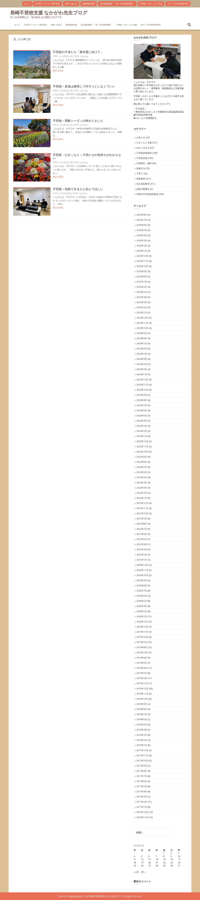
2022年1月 (141, 497)
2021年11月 (142, 508)
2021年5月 (141, 539)
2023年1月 (141, 436)
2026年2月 (141, 245)
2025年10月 (142, 266)
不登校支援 (141, 158)
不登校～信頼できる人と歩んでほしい (78, 189)
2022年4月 (141, 482)
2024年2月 (141, 369)
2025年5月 (141, 291)
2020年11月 (142, 570)
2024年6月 (141, 348)
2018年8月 (141, 709)
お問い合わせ (71, 3)
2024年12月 (142, 317)
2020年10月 (142, 575)
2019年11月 (142, 631)
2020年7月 (141, 590)
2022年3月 (141, 487)
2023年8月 (141, 400)
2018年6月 (141, 719)
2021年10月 (142, 513)
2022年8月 (141, 461)
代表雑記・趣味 (144, 163)
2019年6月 (141, 657)
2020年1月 (141, 621)
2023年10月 (142, 389)
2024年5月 (141, 353)
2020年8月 (141, 585)
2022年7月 (141, 467)
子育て (139, 173)
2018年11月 (142, 693)
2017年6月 (141, 781)
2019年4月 (141, 667)
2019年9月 (141, 642)
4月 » (143, 872)
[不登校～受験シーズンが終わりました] (31, 133)
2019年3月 (141, 673)
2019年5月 (141, 662)
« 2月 (136, 872)
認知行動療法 (143, 188)
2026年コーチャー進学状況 (47, 3)
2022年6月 (141, 472)
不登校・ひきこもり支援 (151, 3)
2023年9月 (141, 394)
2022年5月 (141, 477)
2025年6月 (141, 286)
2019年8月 (141, 647)
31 (179, 865)
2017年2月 (141, 801)
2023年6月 (141, 410)
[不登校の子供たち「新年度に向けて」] (31, 64)
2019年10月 (142, 636)
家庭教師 (140, 178)
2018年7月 (141, 714)
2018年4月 (141, 729)
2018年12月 (142, 688)
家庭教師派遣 (88, 3)
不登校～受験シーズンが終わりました (78, 121)
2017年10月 (142, 760)
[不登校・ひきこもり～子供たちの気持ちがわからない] (31, 167)
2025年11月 (142, 261)
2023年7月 (141, 405)
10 (179, 856)
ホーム (27, 3)
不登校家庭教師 (144, 152)
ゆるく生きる (143, 147)
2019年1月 (141, 683)
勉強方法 (140, 168)
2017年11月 (142, 755)
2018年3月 (141, 734)
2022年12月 (142, 441)
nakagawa (84, 56)
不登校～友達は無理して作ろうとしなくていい (84, 86)
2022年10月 (142, 451)
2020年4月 (141, 606)
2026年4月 (141, 235)
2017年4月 (141, 791)
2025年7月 (141, 281)
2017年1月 (141, 806)
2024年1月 (141, 374)
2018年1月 (141, 745)
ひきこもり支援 (144, 142)
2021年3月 (141, 549)
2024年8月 (141, 338)
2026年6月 (141, 224)
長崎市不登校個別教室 (147, 194)
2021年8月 (141, 523)
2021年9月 (141, 518)
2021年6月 (141, 533)
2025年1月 (141, 312)
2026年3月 (141, 240)
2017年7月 (141, 776)
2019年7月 (141, 652)
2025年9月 (141, 271)
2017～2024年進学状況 (178, 3)
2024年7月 (141, 343)
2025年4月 (141, 297)
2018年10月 (142, 698)
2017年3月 (141, 796)
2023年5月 (141, 415)
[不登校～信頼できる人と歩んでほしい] (31, 201)
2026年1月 (141, 250)
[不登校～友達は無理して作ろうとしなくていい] (31, 98)
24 (179, 862)
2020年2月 (141, 616)
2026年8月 (141, 214)
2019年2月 (141, 678)
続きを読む (58, 70)
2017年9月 (141, 765)
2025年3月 (141, 302)
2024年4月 (141, 358)
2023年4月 (141, 420)
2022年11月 (142, 446)
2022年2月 (141, 492)
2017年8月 (141, 770)
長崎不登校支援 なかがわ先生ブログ (49, 12)
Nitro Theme (75, 896)
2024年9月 (141, 333)
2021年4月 (141, 544)
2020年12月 (142, 564)
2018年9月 (141, 703)
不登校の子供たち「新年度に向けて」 (78, 52)
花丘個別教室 (143, 183)
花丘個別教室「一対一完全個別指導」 (117, 3)
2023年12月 (142, 379)
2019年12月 (142, 626)
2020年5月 (141, 600)
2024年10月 (142, 327)
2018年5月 (141, 724)
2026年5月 (141, 230)
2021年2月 (141, 554)
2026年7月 (141, 219)
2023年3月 (141, 425)
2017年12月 (142, 750)
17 (179, 859)
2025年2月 (141, 307)
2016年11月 (142, 817)
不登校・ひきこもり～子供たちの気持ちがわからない (87, 156)
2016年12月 (142, 812)
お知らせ (140, 137)
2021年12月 (142, 503)
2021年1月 (141, 559)
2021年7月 (141, 528)
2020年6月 (141, 595)
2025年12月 (142, 255)
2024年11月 (142, 322)
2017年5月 (141, 786)
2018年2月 (141, 739)
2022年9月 (141, 456)
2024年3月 (141, 364)
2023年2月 (141, 430)
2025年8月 (141, 276)
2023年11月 (142, 384)
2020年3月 (141, 611)
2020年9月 (141, 580)
